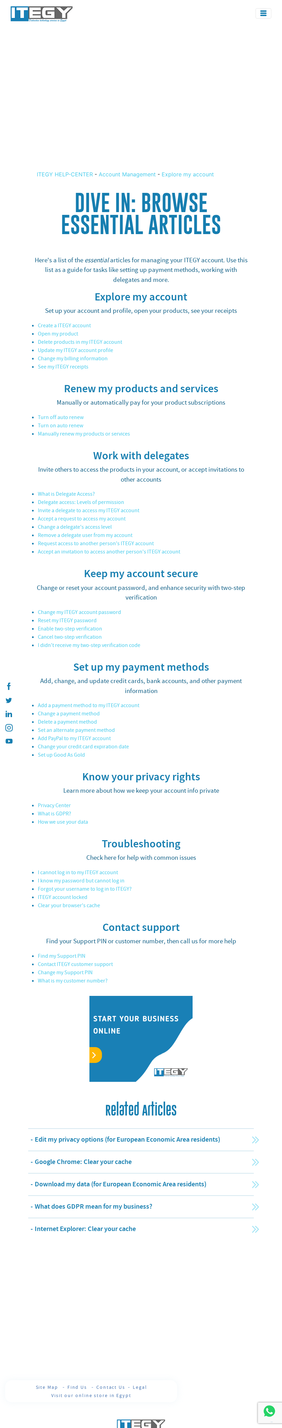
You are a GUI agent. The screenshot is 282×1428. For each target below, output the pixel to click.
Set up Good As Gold (61, 754)
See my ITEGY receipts (63, 366)
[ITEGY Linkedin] (8, 714)
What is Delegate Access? (66, 494)
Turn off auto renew (61, 417)
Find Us (78, 1387)
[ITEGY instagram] (8, 728)
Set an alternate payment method (76, 730)
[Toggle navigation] (263, 13)
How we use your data (63, 822)
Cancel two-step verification (70, 637)
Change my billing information (73, 358)
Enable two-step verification (70, 628)
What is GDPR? (54, 813)
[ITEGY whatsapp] (269, 1411)
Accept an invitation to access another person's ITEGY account (109, 551)
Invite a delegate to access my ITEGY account (88, 510)
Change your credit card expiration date (83, 746)
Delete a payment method (67, 721)
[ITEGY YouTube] (8, 741)
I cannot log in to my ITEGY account (78, 872)
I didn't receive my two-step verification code (89, 645)
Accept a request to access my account (82, 518)
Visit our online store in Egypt (91, 1395)
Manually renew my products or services (84, 433)
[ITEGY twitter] (8, 700)
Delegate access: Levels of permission (81, 502)
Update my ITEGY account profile (75, 350)
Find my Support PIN (61, 956)
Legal (140, 1387)
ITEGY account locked (62, 897)
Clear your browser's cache (69, 905)
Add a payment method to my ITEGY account (88, 705)
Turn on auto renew (60, 425)
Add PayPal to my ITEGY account (74, 738)
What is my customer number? (73, 980)
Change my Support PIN (65, 972)
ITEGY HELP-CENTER (66, 174)
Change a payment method (69, 713)
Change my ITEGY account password (79, 612)
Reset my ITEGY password (67, 620)
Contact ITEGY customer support (75, 964)
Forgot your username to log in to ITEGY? (85, 889)
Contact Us (110, 1387)
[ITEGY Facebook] (8, 686)
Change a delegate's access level (75, 527)
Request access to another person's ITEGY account (96, 543)
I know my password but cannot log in (81, 880)
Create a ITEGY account (64, 325)
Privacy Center (54, 805)
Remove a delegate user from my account (85, 535)
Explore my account (188, 174)
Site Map (48, 1387)
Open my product (58, 333)
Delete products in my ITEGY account (80, 342)
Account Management (127, 174)
